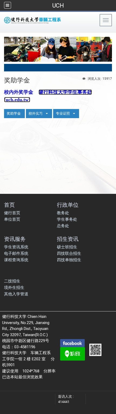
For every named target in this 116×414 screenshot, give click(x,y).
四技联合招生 (69, 253)
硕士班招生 (67, 247)
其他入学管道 (16, 294)
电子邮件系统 (16, 253)
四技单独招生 (69, 259)
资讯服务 (15, 238)
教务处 (63, 212)
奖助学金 (14, 113)
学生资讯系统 (16, 247)
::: (2, 31)
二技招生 (12, 281)
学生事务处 (67, 219)
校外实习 (36, 113)
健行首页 (12, 212)
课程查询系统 (16, 259)
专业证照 (63, 113)
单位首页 (12, 219)
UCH (58, 5)
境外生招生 (14, 287)
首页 (9, 204)
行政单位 (68, 204)
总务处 (63, 225)
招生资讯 (68, 238)
